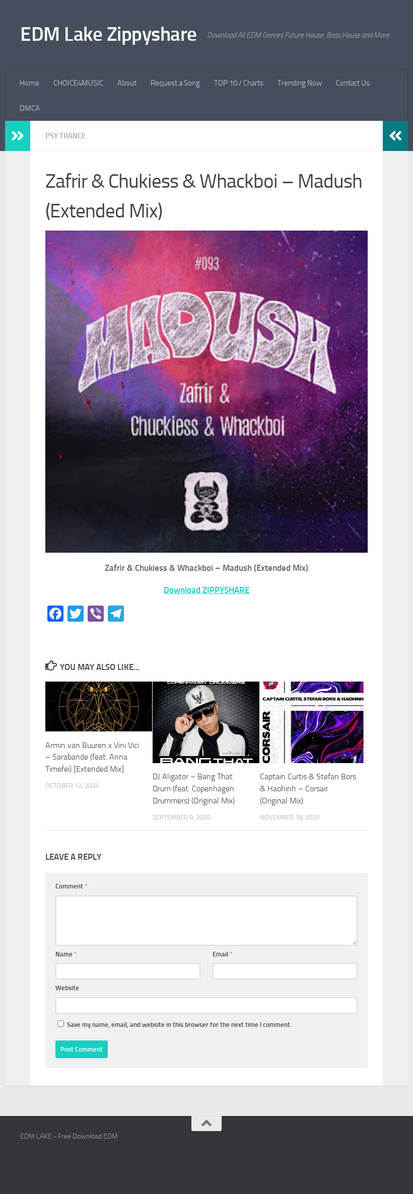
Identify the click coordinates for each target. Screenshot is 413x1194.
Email (223, 954)
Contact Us (353, 83)
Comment (71, 886)
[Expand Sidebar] (17, 136)
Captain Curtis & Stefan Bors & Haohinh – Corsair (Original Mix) (308, 788)
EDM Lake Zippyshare (108, 34)
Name (66, 954)
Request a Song (175, 83)
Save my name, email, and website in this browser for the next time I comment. (179, 1024)
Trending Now (300, 83)
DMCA (30, 108)
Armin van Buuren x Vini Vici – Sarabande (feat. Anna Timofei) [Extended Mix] (92, 757)
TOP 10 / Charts (238, 83)
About (126, 83)
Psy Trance (65, 135)
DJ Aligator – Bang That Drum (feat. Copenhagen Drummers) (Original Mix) (194, 788)
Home (29, 83)
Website (67, 988)
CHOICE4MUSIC (78, 83)
